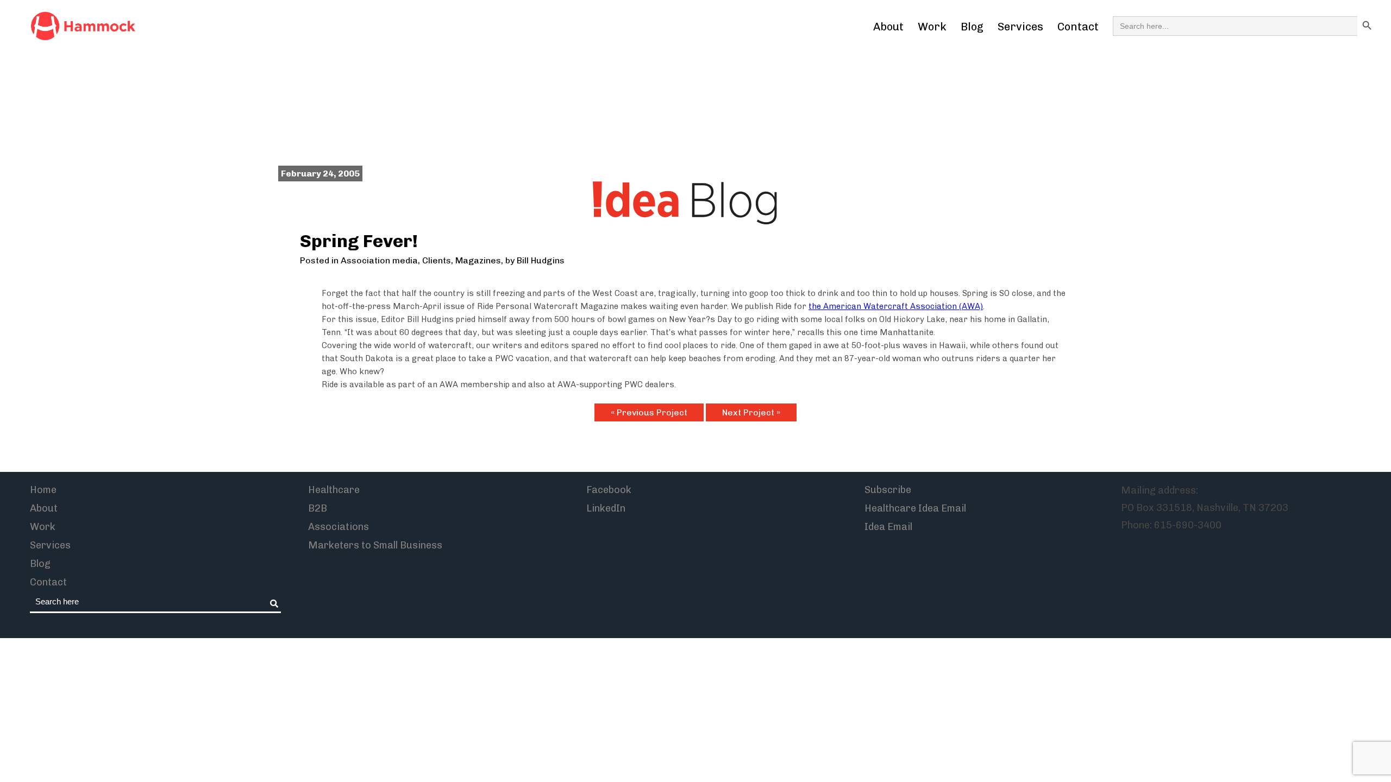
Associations (338, 527)
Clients (436, 260)
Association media (379, 260)
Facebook (608, 490)
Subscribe (887, 490)
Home (43, 490)
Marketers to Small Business (375, 545)
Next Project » (751, 412)
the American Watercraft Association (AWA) (896, 306)
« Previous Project (649, 412)
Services (1020, 26)
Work (932, 26)
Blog (972, 26)
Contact (1078, 26)
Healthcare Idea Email (915, 508)
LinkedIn (605, 508)
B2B (317, 508)
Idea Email (888, 527)
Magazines (478, 260)
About (888, 26)
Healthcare (334, 490)
